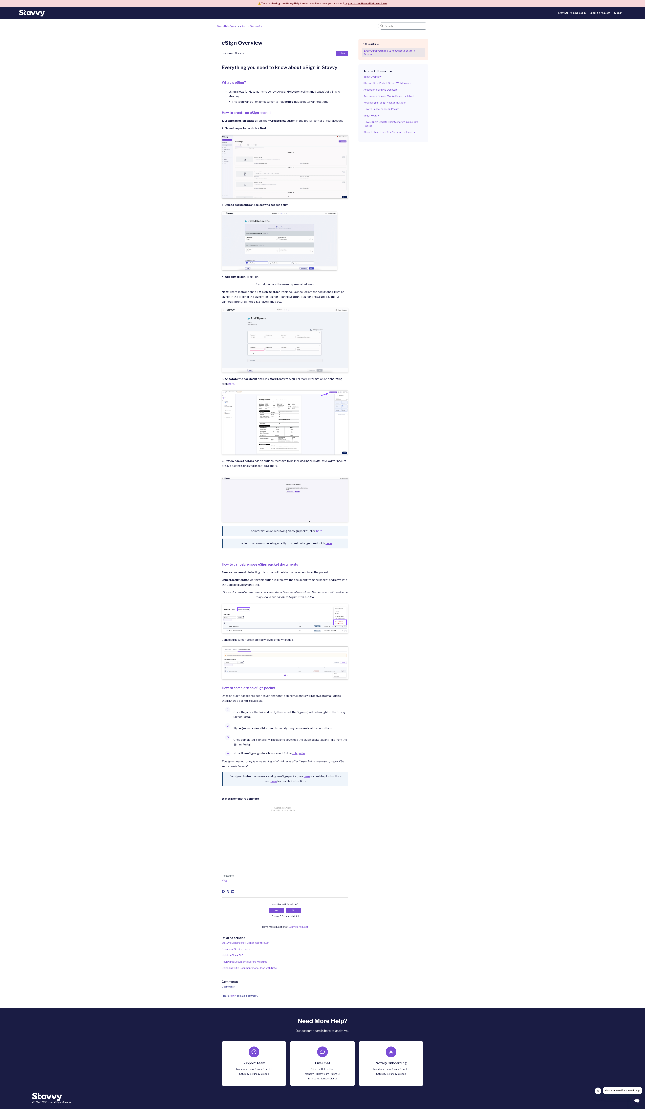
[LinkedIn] (232, 891)
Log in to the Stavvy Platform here (366, 3)
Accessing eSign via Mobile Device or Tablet (388, 96)
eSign (243, 26)
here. (231, 383)
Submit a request (600, 12)
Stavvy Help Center (227, 26)
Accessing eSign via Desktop (380, 89)
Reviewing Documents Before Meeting (244, 961)
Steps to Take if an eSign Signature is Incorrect (390, 132)
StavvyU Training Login (572, 12)
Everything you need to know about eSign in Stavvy (389, 52)
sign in (232, 995)
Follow (342, 53)
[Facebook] (223, 891)
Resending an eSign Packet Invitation (384, 102)
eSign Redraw (371, 115)
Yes (276, 910)
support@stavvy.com (254, 1077)
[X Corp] (227, 891)
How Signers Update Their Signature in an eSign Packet (390, 123)
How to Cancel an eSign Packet (381, 109)
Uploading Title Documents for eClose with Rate (249, 968)
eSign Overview (372, 76)
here (319, 531)
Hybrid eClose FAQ (232, 955)
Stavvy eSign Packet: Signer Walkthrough (387, 83)
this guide (298, 753)
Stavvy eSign (256, 26)
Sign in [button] (618, 12)
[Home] (32, 13)
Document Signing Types (236, 949)
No (293, 910)
